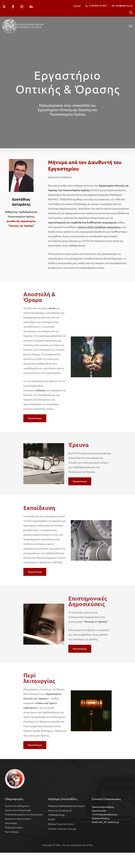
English (77, 5)
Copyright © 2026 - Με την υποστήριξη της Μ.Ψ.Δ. (67, 844)
